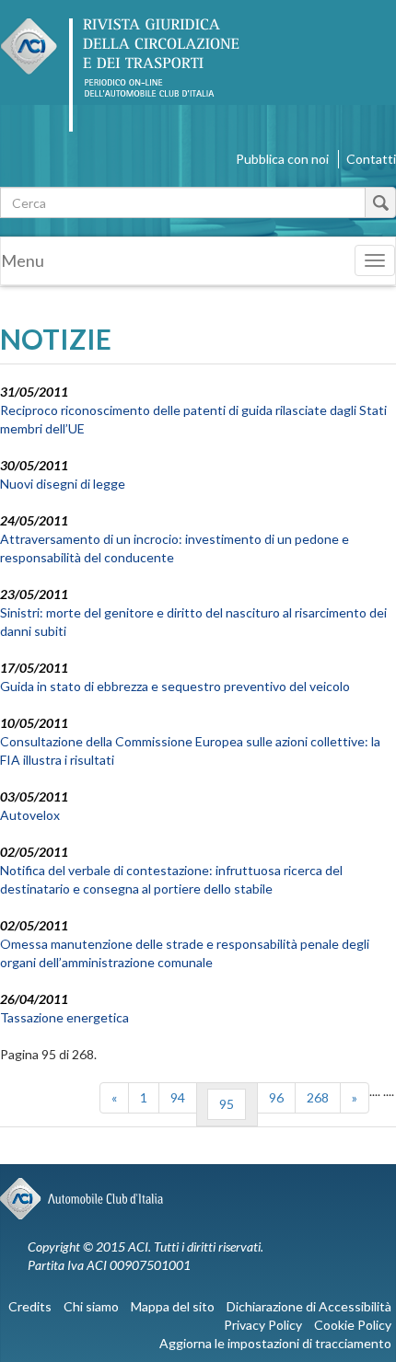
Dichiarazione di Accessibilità (309, 1306)
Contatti (371, 159)
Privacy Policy (263, 1325)
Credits (30, 1306)
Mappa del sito (173, 1306)
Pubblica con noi (282, 159)
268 (318, 1097)
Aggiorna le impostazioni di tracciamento (275, 1343)
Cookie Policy (352, 1325)
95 (226, 1104)
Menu (22, 260)
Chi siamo (91, 1306)
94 (177, 1097)
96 (276, 1097)
